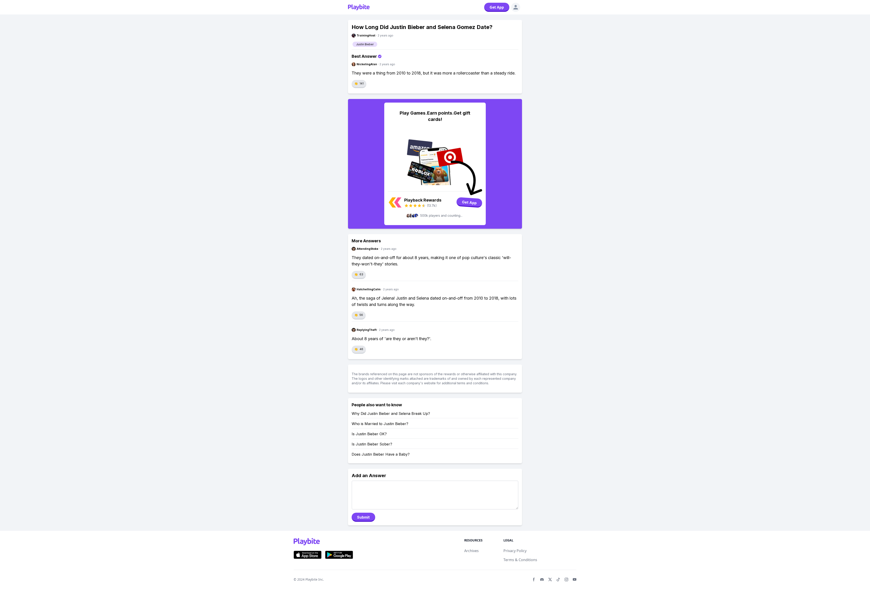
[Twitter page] (550, 579)
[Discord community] (542, 579)
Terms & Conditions (520, 559)
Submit (363, 517)
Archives (471, 550)
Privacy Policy (515, 550)
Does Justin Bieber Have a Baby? (381, 454)
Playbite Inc (314, 579)
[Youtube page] (574, 579)
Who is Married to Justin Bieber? (380, 423)
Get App (497, 7)
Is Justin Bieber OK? (369, 434)
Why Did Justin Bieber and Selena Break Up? (391, 413)
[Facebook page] (534, 579)
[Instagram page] (566, 579)
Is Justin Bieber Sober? (372, 444)
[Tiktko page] (558, 579)
